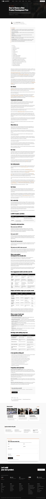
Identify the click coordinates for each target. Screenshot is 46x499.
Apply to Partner (41, 469)
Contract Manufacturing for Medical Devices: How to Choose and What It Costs (10, 416)
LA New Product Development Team (15, 72)
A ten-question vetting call (16, 64)
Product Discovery (12, 485)
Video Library (2, 489)
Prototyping (11, 487)
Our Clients (13, 29)
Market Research (12, 489)
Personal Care (20, 486)
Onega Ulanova (27, 74)
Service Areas (38, 491)
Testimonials (2, 487)
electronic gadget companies (14, 95)
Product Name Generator (31, 485)
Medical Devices (21, 485)
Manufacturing (11, 488)
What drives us (15, 49)
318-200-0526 (38, 485)
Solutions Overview (3, 486)
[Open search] (34, 1)
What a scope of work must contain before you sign (19, 61)
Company (24, 446)
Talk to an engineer (14, 392)
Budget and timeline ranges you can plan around (19, 60)
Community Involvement (15, 32)
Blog (1, 488)
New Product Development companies (17, 399)
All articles (38, 406)
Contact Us (38, 489)
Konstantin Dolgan (18, 22)
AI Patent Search (30, 490)
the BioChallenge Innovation (28, 169)
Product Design (11, 486)
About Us (2, 485)
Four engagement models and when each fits (18, 59)
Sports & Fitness (21, 487)
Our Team (13, 37)
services (26, 160)
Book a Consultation (39, 490)
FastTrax (23, 111)
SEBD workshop (20, 111)
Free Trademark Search (30, 486)
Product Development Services (15, 400)
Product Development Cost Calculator (31, 489)
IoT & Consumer (21, 489)
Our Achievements (14, 39)
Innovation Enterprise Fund (24, 166)
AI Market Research (30, 491)
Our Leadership (15, 54)
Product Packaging (21, 488)
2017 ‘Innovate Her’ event (26, 195)
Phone (8, 446)
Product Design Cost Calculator (31, 487)
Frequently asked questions (16, 56)
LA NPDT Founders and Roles (16, 55)
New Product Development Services (26, 399)
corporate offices (21, 95)
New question (18, 455)
